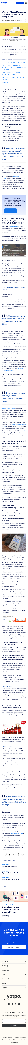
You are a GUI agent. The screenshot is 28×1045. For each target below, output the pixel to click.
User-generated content (8, 408)
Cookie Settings (23, 1040)
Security (4, 1040)
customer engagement (17, 833)
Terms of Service (7, 1037)
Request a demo (14, 947)
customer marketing (14, 226)
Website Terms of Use (20, 1037)
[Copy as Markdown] (21, 20)
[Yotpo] (4, 3)
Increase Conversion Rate (8, 904)
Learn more (10, 211)
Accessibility (14, 1042)
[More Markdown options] (25, 20)
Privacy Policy (12, 1040)
